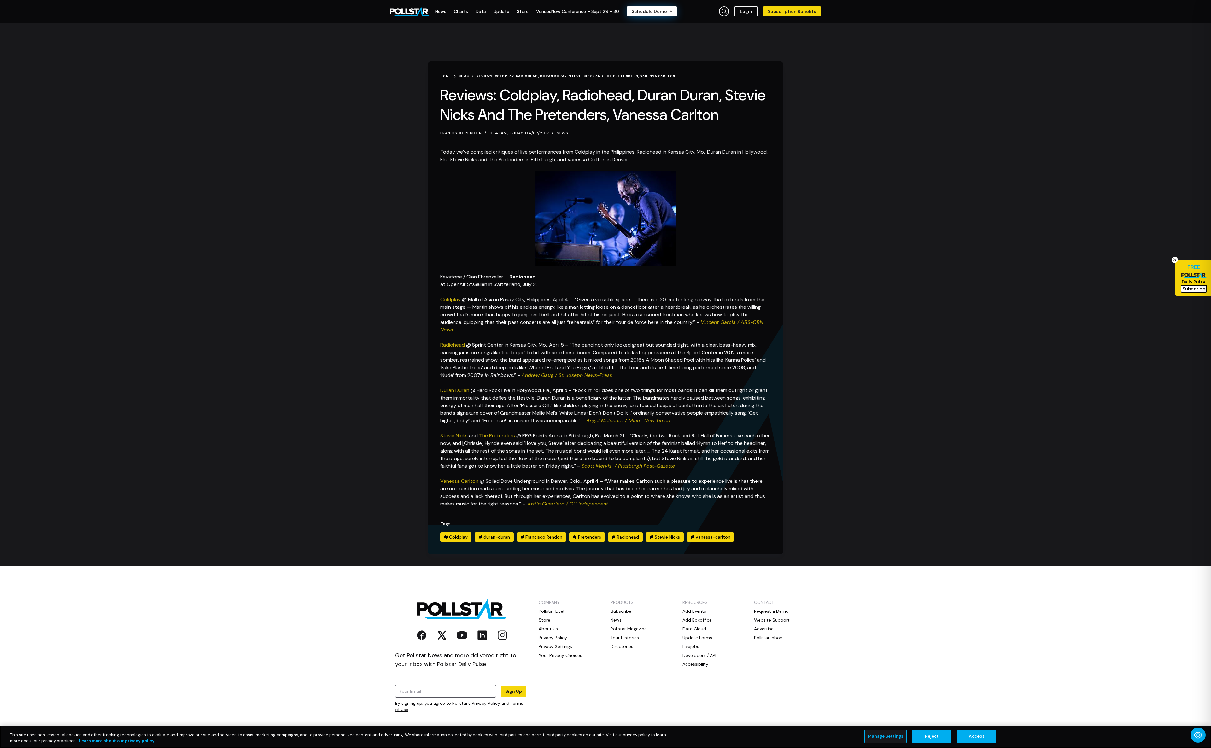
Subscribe (621, 611)
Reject (932, 736)
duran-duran (494, 537)
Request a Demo (771, 611)
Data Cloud (694, 629)
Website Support (772, 620)
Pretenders (587, 537)
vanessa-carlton (710, 537)
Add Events (694, 611)
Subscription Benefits (792, 11)
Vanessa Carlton (459, 481)
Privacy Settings (555, 646)
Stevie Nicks (454, 435)
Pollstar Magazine (629, 629)
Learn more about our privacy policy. (117, 741)
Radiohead (452, 345)
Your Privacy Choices (560, 655)
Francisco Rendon (541, 537)
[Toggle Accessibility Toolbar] (1198, 735)
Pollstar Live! (551, 611)
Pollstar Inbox (768, 637)
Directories (622, 646)
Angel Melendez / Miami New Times (628, 420)
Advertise (764, 629)
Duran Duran (454, 390)
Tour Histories (625, 637)
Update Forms (697, 637)
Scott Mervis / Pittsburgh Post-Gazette (628, 466)
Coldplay (450, 299)
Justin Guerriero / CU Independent (567, 503)
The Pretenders (497, 435)
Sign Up (514, 691)
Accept (976, 736)
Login (746, 11)
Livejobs (690, 646)
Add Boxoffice (697, 620)
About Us (548, 629)
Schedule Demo (649, 11)
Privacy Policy (486, 703)
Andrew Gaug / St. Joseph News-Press (567, 375)
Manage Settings (885, 736)
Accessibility (695, 664)
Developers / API (699, 655)
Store (544, 620)
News (562, 133)
